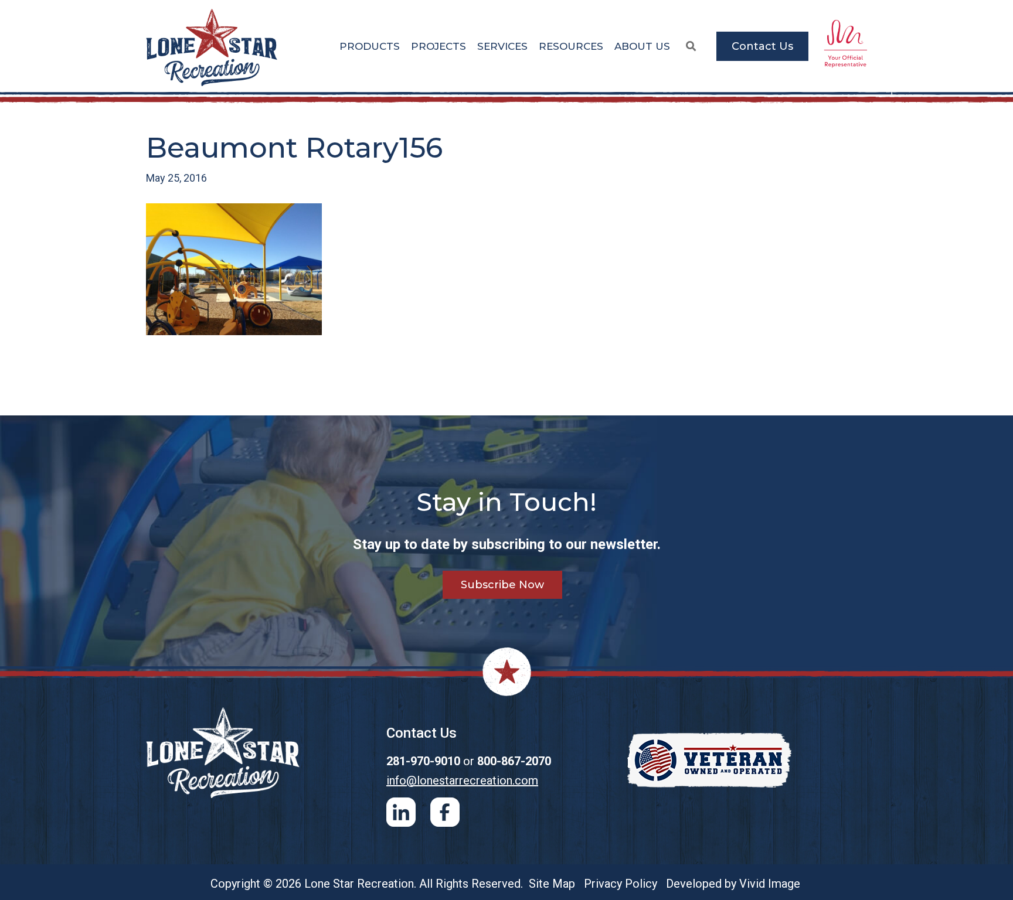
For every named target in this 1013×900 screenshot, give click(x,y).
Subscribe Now (502, 584)
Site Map (552, 884)
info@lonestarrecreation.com (462, 780)
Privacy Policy (620, 884)
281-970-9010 (423, 761)
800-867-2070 (514, 761)
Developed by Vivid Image (733, 884)
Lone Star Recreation (213, 47)
